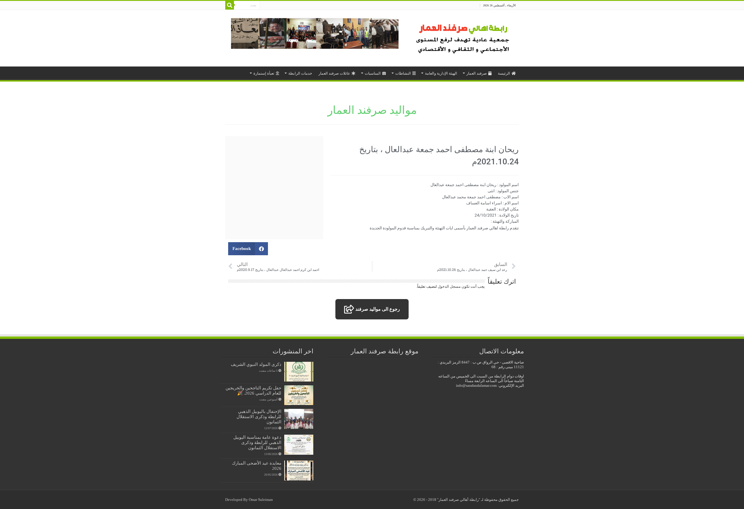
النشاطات (403, 73)
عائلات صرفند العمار (334, 73)
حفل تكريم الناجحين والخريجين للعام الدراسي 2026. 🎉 (253, 390)
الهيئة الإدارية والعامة (441, 73)
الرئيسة (504, 73)
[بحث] (229, 5)
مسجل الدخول (449, 286)
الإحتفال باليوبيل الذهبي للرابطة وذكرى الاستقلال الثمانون (259, 416)
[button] (248, 248)
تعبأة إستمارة (263, 73)
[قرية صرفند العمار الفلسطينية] (463, 37)
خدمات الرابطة (300, 73)
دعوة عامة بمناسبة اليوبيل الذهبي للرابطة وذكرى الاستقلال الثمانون (257, 442)
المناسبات (373, 73)
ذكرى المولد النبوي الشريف (256, 364)
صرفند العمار (476, 73)
